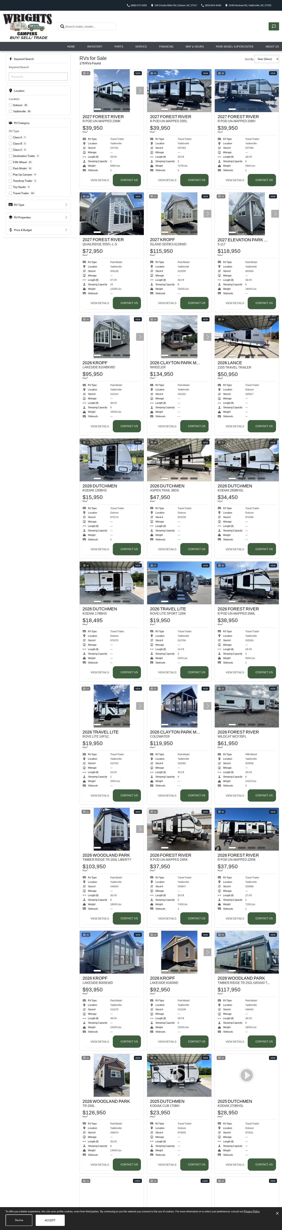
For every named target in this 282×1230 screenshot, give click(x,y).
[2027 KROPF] (179, 213)
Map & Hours (195, 46)
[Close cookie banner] (277, 1213)
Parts (119, 46)
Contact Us (129, 180)
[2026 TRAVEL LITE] (179, 582)
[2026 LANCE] (247, 336)
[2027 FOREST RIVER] (112, 90)
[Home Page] (27, 26)
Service (141, 46)
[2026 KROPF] (112, 336)
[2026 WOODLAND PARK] (112, 829)
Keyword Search (19, 67)
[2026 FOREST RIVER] (247, 582)
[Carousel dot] (97, 109)
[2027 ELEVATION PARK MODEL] (247, 213)
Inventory (95, 46)
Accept (50, 1220)
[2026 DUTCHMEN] (112, 460)
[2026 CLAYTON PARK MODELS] (179, 336)
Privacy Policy (252, 1211)
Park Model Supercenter (235, 46)
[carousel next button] (140, 90)
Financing (166, 46)
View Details (100, 180)
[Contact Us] (274, 26)
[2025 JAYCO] (179, 1198)
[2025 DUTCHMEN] (112, 1198)
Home (71, 46)
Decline (19, 1220)
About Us (272, 46)
